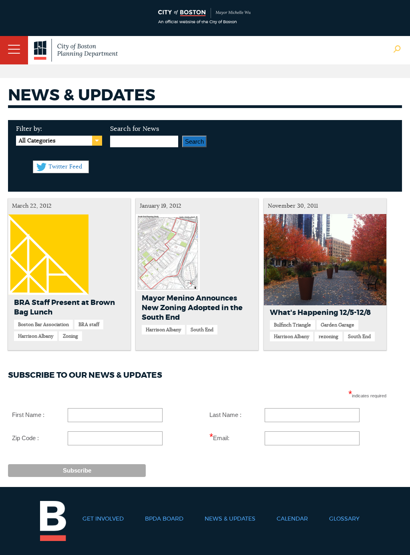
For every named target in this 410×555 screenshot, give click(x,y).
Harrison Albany (35, 336)
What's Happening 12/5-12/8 (320, 313)
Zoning (70, 336)
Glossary (344, 519)
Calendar (292, 519)
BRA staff (88, 324)
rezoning (328, 336)
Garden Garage (337, 325)
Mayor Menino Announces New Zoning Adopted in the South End (192, 308)
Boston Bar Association (43, 324)
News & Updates (230, 519)
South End (202, 329)
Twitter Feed (65, 167)
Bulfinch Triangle (292, 325)
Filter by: (29, 129)
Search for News (134, 129)
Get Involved (103, 519)
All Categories (37, 141)
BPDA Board (164, 519)
